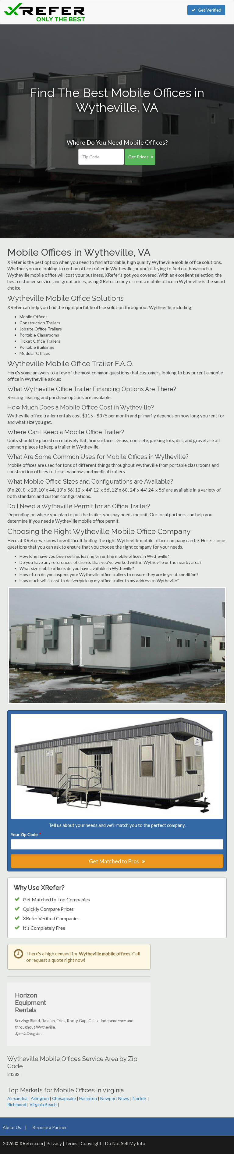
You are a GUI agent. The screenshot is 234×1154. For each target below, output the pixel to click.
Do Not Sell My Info (125, 1143)
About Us (12, 1127)
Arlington (40, 1098)
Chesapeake (64, 1098)
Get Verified (209, 10)
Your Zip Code (26, 834)
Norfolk (140, 1098)
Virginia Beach (43, 1104)
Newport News (114, 1098)
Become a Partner (50, 1127)
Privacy (54, 1143)
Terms (71, 1143)
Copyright (91, 1143)
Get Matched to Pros (114, 861)
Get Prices (138, 156)
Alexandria (17, 1098)
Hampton (88, 1098)
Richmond (16, 1104)
